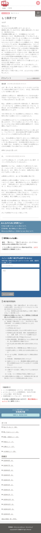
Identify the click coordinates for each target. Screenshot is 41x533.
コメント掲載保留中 (33, 78)
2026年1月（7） (8, 494)
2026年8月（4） (8, 460)
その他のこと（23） (9, 451)
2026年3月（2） (8, 485)
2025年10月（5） (8, 509)
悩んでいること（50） (10, 427)
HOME (4, 8)
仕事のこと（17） (9, 446)
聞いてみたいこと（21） (11, 432)
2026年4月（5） (8, 480)
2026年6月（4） (8, 470)
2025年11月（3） (8, 504)
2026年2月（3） (8, 490)
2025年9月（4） (8, 514)
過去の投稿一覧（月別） (9, 519)
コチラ (35, 247)
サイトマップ (29, 527)
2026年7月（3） (8, 465)
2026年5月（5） (8, 475)
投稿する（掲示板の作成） (20, 415)
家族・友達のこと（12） (11, 437)
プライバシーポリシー (19, 527)
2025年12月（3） (8, 499)
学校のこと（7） (8, 442)
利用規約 (10, 527)
